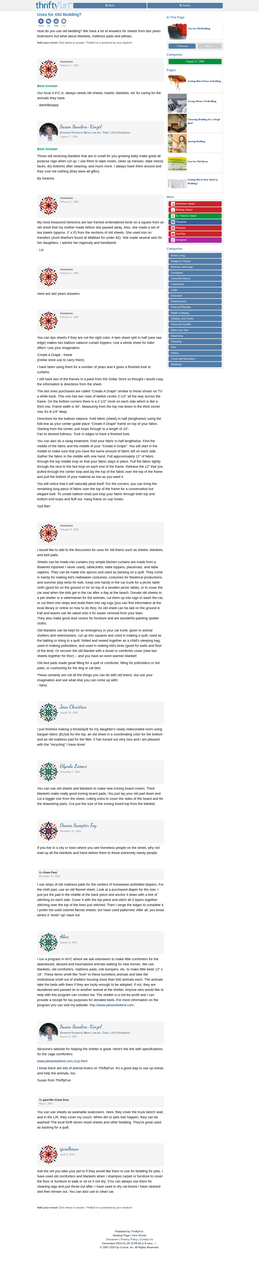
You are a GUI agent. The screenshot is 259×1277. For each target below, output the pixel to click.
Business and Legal (182, 266)
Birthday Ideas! (182, 210)
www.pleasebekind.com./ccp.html (62, 1061)
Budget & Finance (181, 261)
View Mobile (139, 1235)
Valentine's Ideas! (183, 204)
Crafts (174, 290)
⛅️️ (155, 1243)
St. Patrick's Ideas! (184, 216)
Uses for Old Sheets (198, 161)
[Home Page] (53, 2)
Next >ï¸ (209, 46)
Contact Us (146, 1239)
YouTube (180, 233)
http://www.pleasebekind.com (111, 1005)
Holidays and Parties (182, 318)
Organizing (177, 335)
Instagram (181, 239)
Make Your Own (179, 330)
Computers (177, 272)
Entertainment (178, 301)
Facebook (181, 221)
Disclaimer (112, 1239)
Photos (175, 353)
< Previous (182, 46)
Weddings (176, 364)
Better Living (178, 255)
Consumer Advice (180, 278)
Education (176, 295)
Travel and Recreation (183, 358)
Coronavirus (177, 284)
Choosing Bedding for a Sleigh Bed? (204, 121)
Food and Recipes (181, 307)
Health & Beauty (180, 312)
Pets (173, 347)
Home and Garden (181, 324)
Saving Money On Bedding (202, 101)
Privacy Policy (129, 1239)
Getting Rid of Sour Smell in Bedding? (203, 181)
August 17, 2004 (195, 61)
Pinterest (180, 227)
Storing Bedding (196, 141)
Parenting (176, 341)
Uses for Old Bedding (199, 28)
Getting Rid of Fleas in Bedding (204, 81)
